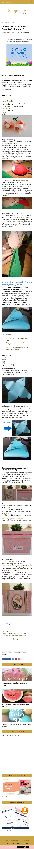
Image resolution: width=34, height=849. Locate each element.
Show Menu (7, 2)
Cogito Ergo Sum (17, 639)
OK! (27, 847)
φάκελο (10, 561)
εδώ (18, 365)
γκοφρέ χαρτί (5, 103)
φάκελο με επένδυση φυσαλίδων (12, 506)
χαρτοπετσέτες (6, 509)
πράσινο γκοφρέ (17, 221)
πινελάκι (4, 515)
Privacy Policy (17, 845)
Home (7, 843)
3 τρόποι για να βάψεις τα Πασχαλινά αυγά (16, 633)
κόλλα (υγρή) (5, 108)
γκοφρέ (9, 144)
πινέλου (29, 567)
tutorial (4, 654)
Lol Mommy (26, 840)
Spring (24, 652)
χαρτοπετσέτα (6, 563)
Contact (19, 843)
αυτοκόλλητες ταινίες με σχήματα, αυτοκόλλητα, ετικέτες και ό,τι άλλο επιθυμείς (16, 520)
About (13, 843)
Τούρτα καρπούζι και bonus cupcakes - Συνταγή (15, 684)
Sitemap (26, 843)
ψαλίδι (3, 112)
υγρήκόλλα (5, 513)
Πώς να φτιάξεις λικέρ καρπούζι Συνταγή (16, 704)
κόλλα (26, 157)
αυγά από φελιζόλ (7, 101)
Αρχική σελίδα (6, 23)
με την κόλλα (27, 565)
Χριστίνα (13, 23)
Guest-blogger (17, 652)
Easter (10, 652)
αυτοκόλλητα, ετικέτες (17, 569)
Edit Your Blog (15, 840)
